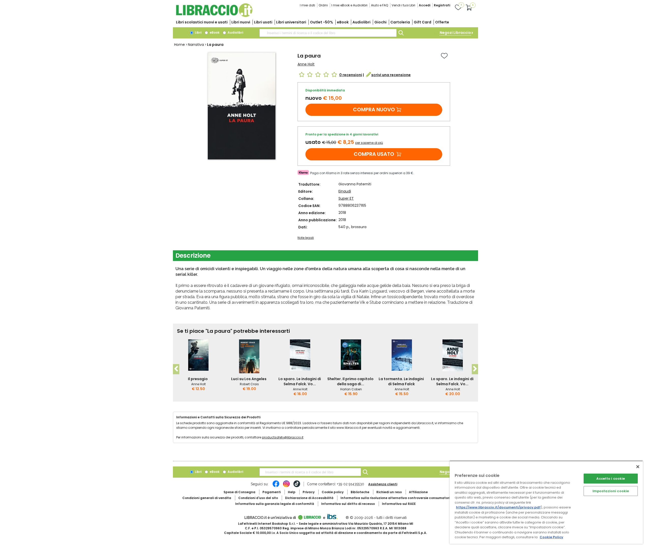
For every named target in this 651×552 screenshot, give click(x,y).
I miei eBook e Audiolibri (349, 5)
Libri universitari (291, 22)
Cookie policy (333, 492)
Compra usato (374, 154)
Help (291, 492)
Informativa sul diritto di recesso (348, 504)
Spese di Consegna (239, 492)
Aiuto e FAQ (379, 5)
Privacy (309, 492)
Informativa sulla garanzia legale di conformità (274, 504)
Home (179, 44)
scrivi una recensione (391, 74)
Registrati (442, 5)
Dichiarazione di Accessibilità (309, 498)
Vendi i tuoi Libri (403, 5)
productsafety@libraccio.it (282, 437)
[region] (546, 502)
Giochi (380, 22)
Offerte (442, 22)
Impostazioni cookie (611, 491)
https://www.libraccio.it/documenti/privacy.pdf (498, 507)
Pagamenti (271, 492)
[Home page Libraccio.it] (214, 16)
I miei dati (307, 5)
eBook (343, 22)
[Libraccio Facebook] (275, 486)
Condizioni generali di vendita (206, 498)
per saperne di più (369, 143)
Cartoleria (400, 22)
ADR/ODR (405, 498)
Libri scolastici (202, 22)
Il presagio (198, 378)
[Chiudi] (637, 466)
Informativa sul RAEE (399, 504)
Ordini (323, 5)
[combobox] (328, 33)
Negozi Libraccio (455, 32)
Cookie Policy (551, 537)
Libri (197, 32)
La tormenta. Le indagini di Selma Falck (401, 381)
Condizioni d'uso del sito (258, 498)
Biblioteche (360, 492)
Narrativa (196, 44)
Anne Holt (306, 64)
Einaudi (344, 191)
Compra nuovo (374, 109)
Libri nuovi (240, 22)
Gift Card (422, 22)
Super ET (346, 198)
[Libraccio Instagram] (286, 486)
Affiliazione (418, 492)
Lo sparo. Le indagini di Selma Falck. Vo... (299, 381)
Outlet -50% (321, 22)
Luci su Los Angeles (249, 378)
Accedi (424, 5)
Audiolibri (361, 22)
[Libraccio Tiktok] (296, 486)
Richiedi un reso (389, 492)
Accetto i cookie (610, 478)
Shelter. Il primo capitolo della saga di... (350, 381)
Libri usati (263, 22)
